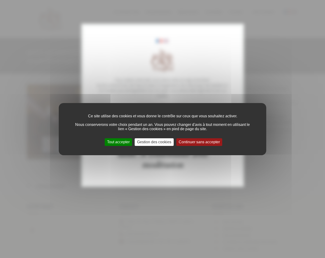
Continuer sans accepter (199, 142)
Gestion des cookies (154, 142)
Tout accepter (118, 142)
